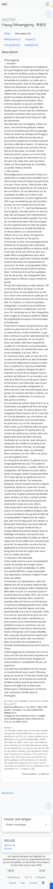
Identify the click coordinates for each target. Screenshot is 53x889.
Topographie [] (12, 45)
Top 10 (28, 877)
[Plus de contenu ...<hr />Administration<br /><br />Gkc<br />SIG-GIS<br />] (48, 14)
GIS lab (8, 848)
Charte (12, 882)
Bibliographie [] (12, 39)
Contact (33, 882)
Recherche (7, 793)
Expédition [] (31, 45)
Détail (7, 33)
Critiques (41, 877)
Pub (22, 882)
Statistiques (13, 877)
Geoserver (9, 845)
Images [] (30, 39)
